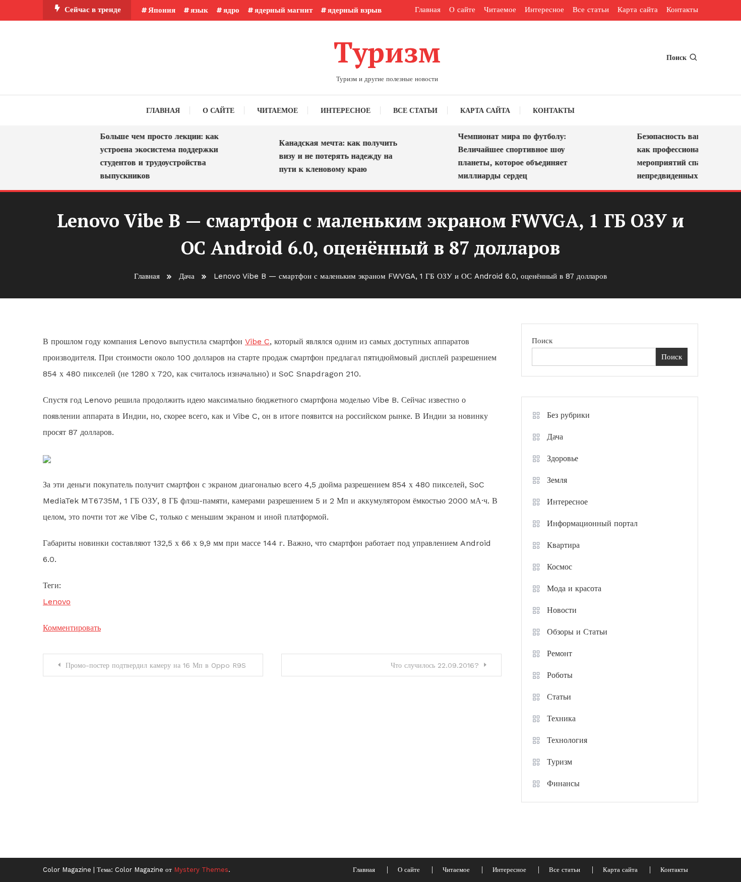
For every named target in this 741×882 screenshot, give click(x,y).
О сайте (462, 9)
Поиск (676, 57)
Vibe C (257, 341)
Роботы (560, 675)
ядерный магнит (284, 10)
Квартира (563, 545)
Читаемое (500, 9)
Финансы (563, 783)
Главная (428, 9)
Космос (559, 567)
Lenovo (57, 601)
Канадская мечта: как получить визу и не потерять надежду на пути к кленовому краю (331, 156)
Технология (567, 740)
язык (199, 10)
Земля (557, 480)
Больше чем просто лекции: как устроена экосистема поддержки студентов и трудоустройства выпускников (152, 156)
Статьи (559, 697)
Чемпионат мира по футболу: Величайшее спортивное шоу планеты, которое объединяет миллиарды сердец (506, 156)
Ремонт (559, 653)
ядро (231, 10)
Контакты (682, 9)
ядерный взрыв (355, 10)
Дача (555, 437)
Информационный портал (592, 523)
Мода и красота (574, 588)
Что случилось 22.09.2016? (435, 665)
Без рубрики (568, 415)
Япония (161, 10)
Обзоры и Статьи (577, 632)
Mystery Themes (201, 869)
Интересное (544, 9)
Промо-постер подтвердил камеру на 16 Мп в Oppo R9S (156, 665)
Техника (561, 718)
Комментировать (72, 628)
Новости (562, 610)
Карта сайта (638, 9)
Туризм (387, 52)
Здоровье (562, 458)
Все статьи (591, 9)
